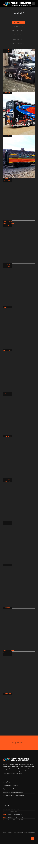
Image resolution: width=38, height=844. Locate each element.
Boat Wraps (18, 26)
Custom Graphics (19, 30)
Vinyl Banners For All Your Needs (12, 789)
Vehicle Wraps (18, 39)
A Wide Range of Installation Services (13, 792)
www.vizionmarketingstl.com (15, 817)
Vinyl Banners (18, 43)
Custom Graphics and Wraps (10, 785)
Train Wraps (19, 35)
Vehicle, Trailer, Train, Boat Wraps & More (14, 795)
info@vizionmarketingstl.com (16, 814)
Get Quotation (17, 743)
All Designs (18, 22)
